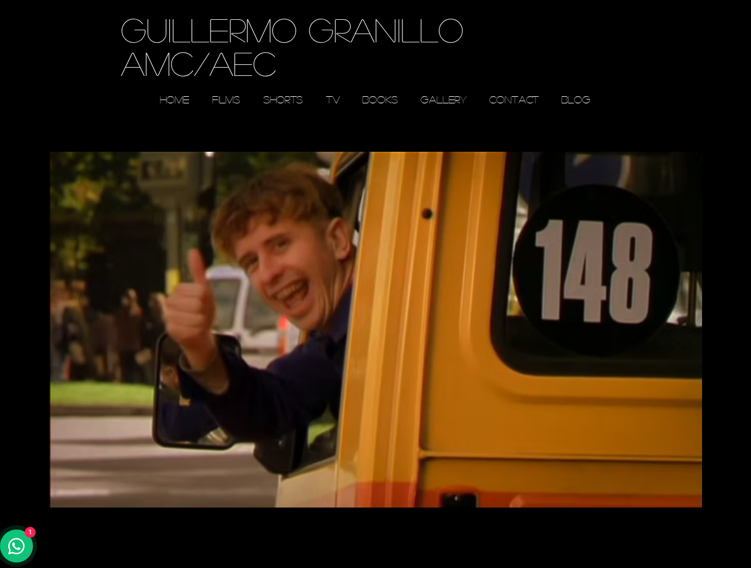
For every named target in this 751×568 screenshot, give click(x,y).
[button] (375, 329)
